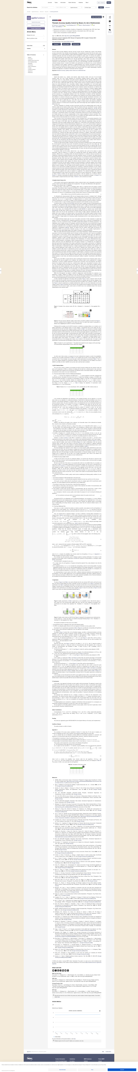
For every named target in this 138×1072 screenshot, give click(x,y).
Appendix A (30, 71)
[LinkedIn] (58, 970)
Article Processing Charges (61, 1061)
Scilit (71, 786)
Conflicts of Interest (31, 69)
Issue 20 (46, 11)
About (87, 2)
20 (72, 203)
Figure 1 (84, 278)
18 (96, 145)
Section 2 (59, 173)
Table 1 (83, 329)
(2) (100, 416)
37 (100, 278)
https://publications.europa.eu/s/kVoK (63, 836)
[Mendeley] (68, 970)
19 (71, 196)
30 (72, 214)
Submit (108, 2)
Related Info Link (31, 35)
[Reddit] (66, 970)
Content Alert (108, 1051)
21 (66, 206)
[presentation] (58, 375)
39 (76, 558)
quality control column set (71, 70)
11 (82, 105)
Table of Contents (31, 54)
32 (81, 221)
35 (62, 248)
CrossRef (67, 786)
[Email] (53, 970)
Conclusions (30, 64)
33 (67, 227)
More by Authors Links (32, 38)
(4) (100, 539)
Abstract (29, 57)
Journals (50, 2)
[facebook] (61, 970)
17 (86, 145)
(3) (100, 495)
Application (30, 63)
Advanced (107, 7)
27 (57, 210)
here (59, 997)
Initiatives (81, 2)
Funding (29, 67)
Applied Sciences (35, 11)
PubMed (69, 957)
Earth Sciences (70, 41)
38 (75, 558)
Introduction (30, 58)
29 (81, 213)
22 (83, 209)
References (30, 72)
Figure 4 (81, 587)
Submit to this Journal (36, 22)
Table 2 (77, 382)
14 (68, 121)
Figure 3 (92, 583)
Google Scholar (60, 786)
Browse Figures (66, 44)
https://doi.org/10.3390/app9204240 (72, 35)
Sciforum (86, 1061)
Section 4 (97, 175)
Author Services (72, 2)
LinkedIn (100, 1061)
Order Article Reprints (96, 17)
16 (55, 142)
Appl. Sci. (29, 1051)
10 (52, 104)
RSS (103, 1051)
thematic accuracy (61, 70)
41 (54, 559)
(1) (100, 194)
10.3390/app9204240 (54, 11)
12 (94, 108)
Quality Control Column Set (33, 60)
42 (90, 568)
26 (55, 210)
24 (53, 210)
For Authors (72, 1061)
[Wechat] (63, 970)
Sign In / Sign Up (101, 2)
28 (98, 211)
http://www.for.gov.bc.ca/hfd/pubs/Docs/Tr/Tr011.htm (66, 807)
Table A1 (99, 760)
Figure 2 (62, 284)
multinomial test (81, 70)
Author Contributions (32, 66)
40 (53, 559)
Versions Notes (76, 44)
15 (73, 133)
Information (63, 2)
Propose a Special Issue (36, 28)
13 (96, 108)
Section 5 (77, 176)
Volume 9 (42, 11)
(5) (100, 550)
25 (54, 210)
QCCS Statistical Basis (32, 61)
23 (84, 209)
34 (91, 238)
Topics (56, 2)
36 (86, 250)
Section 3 (54, 175)
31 (67, 220)
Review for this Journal (35, 25)
